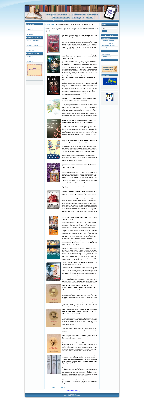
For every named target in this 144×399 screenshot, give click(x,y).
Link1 (69, 394)
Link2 (72, 394)
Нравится (62, 387)
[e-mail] (49, 30)
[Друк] (47, 30)
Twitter (53, 387)
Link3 (75, 394)
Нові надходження (49, 24)
